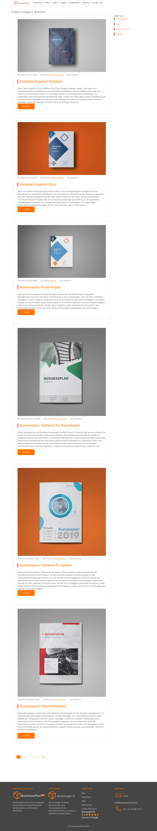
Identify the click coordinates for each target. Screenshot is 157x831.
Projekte (63, 3)
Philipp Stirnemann (56, 75)
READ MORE (26, 106)
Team (118, 24)
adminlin (53, 281)
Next (43, 757)
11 (34, 757)
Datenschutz (87, 805)
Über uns (86, 3)
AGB (83, 801)
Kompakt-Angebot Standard (41, 81)
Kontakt (95, 3)
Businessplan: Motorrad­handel (43, 706)
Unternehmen (122, 19)
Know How (38, 3)
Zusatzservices (74, 3)
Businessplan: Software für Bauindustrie (50, 425)
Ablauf (55, 3)
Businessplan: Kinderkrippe (40, 287)
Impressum (86, 797)
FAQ (83, 793)
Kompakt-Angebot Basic (38, 184)
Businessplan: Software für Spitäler (46, 565)
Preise (47, 3)
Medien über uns (123, 29)
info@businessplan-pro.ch (126, 802)
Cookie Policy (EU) (89, 808)
